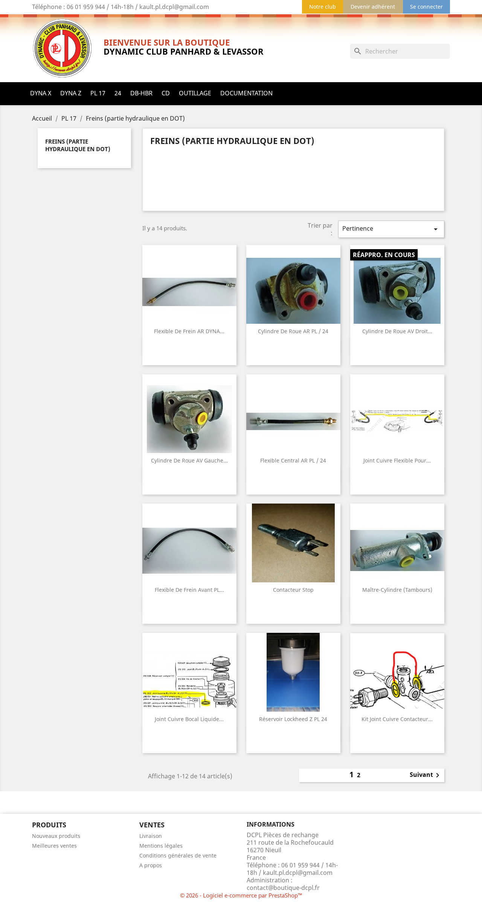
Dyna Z (70, 93)
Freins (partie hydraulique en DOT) (77, 145)
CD (166, 93)
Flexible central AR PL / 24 (293, 460)
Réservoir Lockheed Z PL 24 (293, 719)
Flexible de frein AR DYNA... (189, 331)
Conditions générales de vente (178, 855)
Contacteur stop (293, 589)
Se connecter (426, 6)
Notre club (322, 6)
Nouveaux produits (56, 835)
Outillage (195, 93)
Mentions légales (161, 845)
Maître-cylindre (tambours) (397, 589)
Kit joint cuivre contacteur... (397, 719)
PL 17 (97, 93)
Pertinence (391, 229)
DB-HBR (141, 93)
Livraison (150, 835)
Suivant (426, 775)
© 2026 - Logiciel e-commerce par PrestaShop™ (241, 895)
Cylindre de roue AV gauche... (189, 460)
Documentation (246, 93)
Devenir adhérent (373, 6)
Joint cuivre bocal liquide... (189, 719)
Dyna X (40, 93)
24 (117, 93)
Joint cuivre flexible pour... (397, 460)
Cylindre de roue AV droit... (397, 331)
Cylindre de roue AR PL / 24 (293, 331)
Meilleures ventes (54, 845)
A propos (150, 865)
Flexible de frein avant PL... (189, 589)
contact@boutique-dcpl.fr (283, 888)
